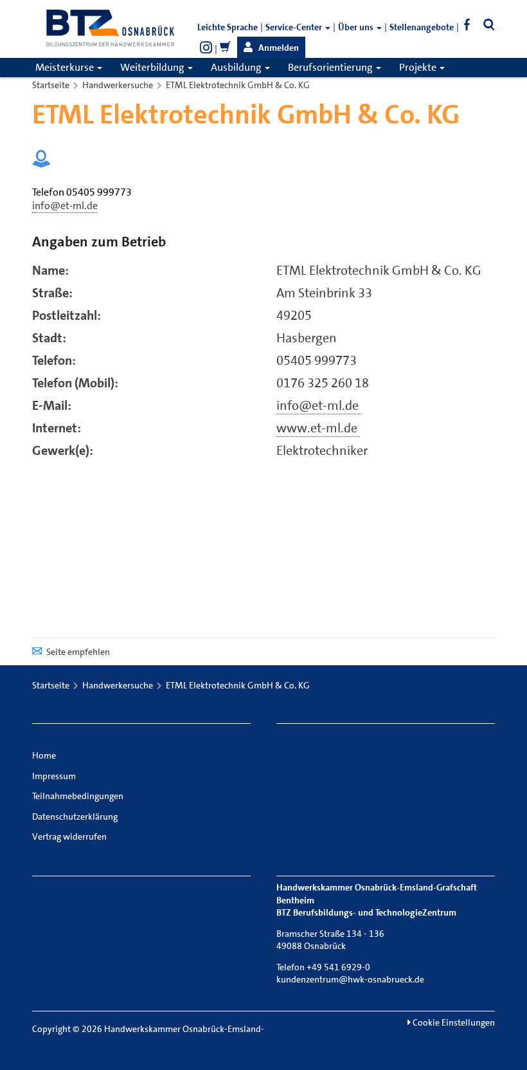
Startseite (50, 85)
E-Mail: (51, 405)
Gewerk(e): (62, 450)
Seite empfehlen (78, 652)
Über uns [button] (356, 27)
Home (44, 755)
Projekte (418, 67)
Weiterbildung (153, 67)
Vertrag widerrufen (69, 836)
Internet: (56, 428)
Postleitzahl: (66, 315)
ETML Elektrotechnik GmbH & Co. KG (238, 85)
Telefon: (54, 360)
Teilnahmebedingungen (77, 796)
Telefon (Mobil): (75, 382)
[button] (271, 48)
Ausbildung (237, 67)
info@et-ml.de (318, 405)
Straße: (52, 292)
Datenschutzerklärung (75, 816)
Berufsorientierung (331, 67)
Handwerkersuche (117, 85)
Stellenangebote (421, 27)
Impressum (54, 776)
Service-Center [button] (294, 27)
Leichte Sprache (227, 27)
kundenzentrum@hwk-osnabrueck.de (350, 979)
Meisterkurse (65, 67)
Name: (50, 270)
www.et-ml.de (318, 428)
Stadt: (49, 337)
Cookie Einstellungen (453, 1022)
